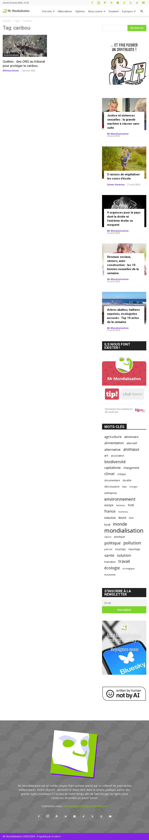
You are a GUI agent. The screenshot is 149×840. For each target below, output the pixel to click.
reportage (134, 549)
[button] (141, 11)
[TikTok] (124, 2)
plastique (119, 536)
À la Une (47, 11)
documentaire (112, 480)
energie (133, 486)
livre (131, 517)
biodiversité (115, 462)
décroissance (112, 486)
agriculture (112, 437)
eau (124, 486)
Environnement (11, 55)
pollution (132, 543)
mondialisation (123, 530)
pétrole (108, 549)
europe (108, 505)
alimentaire (131, 437)
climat (109, 474)
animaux (131, 449)
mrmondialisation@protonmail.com (85, 806)
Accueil (6, 21)
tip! (112, 394)
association (117, 455)
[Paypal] (105, 2)
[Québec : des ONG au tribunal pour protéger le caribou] (25, 46)
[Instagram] (98, 2)
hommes (123, 511)
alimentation (114, 443)
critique (121, 474)
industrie (110, 518)
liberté (122, 518)
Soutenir (113, 11)
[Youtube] (143, 2)
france (110, 511)
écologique (129, 568)
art (106, 455)
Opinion (80, 11)
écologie (112, 568)
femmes (120, 505)
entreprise (110, 493)
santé (109, 555)
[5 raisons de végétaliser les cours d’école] (124, 162)
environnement (119, 499)
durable (127, 480)
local (107, 524)
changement (131, 468)
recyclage (120, 549)
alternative (112, 449)
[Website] (137, 2)
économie (109, 574)
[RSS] (111, 2)
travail (124, 561)
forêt (131, 505)
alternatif (131, 443)
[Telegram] (118, 2)
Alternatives (65, 11)
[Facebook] (92, 2)
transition (110, 562)
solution (124, 555)
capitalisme (112, 468)
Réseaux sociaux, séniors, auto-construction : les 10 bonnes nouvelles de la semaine (123, 265)
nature (107, 536)
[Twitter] (130, 2)
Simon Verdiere (116, 184)
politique (112, 543)
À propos (127, 11)
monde (120, 524)
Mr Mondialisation (118, 133)
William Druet (11, 70)
